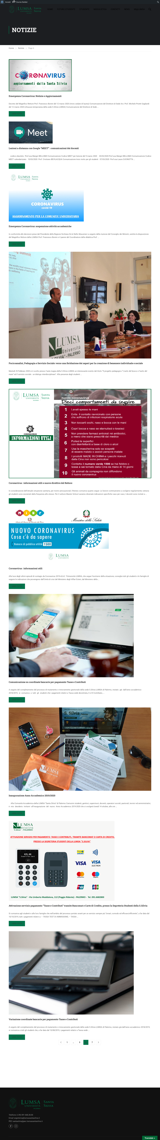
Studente (84, 9)
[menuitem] (2, 2)
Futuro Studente (66, 9)
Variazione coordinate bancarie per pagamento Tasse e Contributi (43, 1019)
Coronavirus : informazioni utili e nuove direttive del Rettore (40, 482)
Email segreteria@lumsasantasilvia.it (24, 1118)
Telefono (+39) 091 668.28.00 (21, 1115)
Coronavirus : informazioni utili (25, 568)
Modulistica (100, 9)
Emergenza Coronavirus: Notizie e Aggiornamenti (35, 96)
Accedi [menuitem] (7, 2)
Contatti (115, 9)
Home (50, 9)
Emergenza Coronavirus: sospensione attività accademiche (40, 226)
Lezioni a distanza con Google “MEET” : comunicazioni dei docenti (44, 148)
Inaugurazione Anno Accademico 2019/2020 (32, 795)
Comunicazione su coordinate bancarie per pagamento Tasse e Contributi (47, 682)
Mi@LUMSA (139, 9)
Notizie (21, 48)
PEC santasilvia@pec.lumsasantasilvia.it (26, 1121)
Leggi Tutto (18, 114)
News (127, 9)
